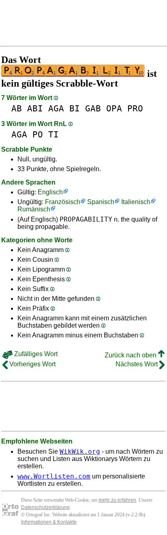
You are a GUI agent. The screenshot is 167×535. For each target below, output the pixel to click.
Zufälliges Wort (35, 353)
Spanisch (100, 201)
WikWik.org (80, 451)
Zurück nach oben (131, 355)
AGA (56, 108)
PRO (135, 108)
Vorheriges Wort (32, 364)
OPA (114, 108)
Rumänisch (33, 209)
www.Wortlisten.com (53, 476)
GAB (93, 108)
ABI (35, 108)
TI (53, 134)
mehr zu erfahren (117, 500)
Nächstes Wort (137, 364)
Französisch (62, 201)
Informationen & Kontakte (49, 522)
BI (74, 108)
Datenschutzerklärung (45, 507)
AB (16, 108)
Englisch (50, 192)
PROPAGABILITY (86, 219)
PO (37, 134)
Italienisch (135, 201)
